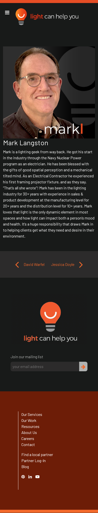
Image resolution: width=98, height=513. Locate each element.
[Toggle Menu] (7, 12)
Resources (30, 426)
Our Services (31, 414)
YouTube (39, 476)
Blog (25, 466)
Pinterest (25, 476)
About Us (29, 432)
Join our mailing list (27, 356)
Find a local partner (37, 454)
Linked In (30, 479)
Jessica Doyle (63, 264)
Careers (27, 438)
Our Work (28, 420)
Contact (28, 444)
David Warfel (33, 264)
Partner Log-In (33, 460)
